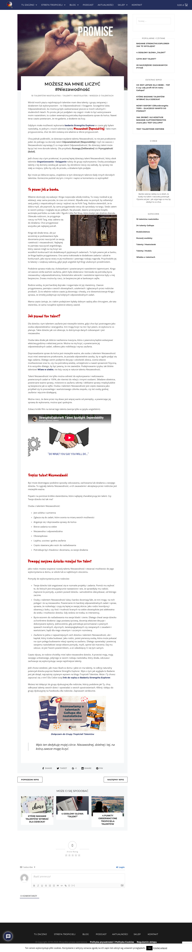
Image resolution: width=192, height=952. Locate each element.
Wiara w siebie (45, 369)
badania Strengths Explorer (80, 125)
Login (121, 867)
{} (69, 885)
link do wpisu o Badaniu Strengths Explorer (86, 677)
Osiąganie (61, 161)
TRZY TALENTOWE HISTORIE (150, 129)
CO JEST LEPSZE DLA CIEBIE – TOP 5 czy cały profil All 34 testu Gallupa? (153, 87)
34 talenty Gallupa (145, 225)
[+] (73, 885)
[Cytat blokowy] (58, 885)
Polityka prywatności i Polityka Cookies (112, 942)
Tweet (63, 768)
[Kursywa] (38, 885)
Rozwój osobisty (144, 238)
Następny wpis (115, 779)
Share (48, 768)
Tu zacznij (27, 5)
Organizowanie (45, 161)
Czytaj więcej (160, 948)
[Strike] (46, 885)
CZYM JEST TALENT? (146, 59)
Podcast (88, 5)
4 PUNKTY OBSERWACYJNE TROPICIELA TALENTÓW (107, 819)
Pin (101, 768)
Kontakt (137, 5)
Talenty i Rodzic (144, 251)
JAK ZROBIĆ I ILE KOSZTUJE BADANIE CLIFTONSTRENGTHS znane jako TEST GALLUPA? (151, 120)
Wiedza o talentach (101, 95)
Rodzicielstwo (143, 232)
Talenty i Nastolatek (75, 95)
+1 (76, 768)
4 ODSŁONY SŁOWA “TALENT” (72, 815)
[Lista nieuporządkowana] (54, 885)
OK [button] (149, 948)
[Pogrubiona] (34, 885)
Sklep (121, 5)
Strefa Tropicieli (52, 5)
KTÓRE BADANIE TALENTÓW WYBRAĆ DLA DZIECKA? (37, 819)
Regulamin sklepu (147, 942)
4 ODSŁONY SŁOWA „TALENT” (151, 52)
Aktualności (106, 5)
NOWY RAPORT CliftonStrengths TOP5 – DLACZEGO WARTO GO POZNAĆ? (152, 108)
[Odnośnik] (66, 885)
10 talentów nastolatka (46, 95)
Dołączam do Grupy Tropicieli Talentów (72, 734)
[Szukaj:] (153, 21)
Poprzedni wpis (30, 779)
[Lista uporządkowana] (50, 885)
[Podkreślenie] (42, 885)
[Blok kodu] (62, 885)
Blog (73, 5)
